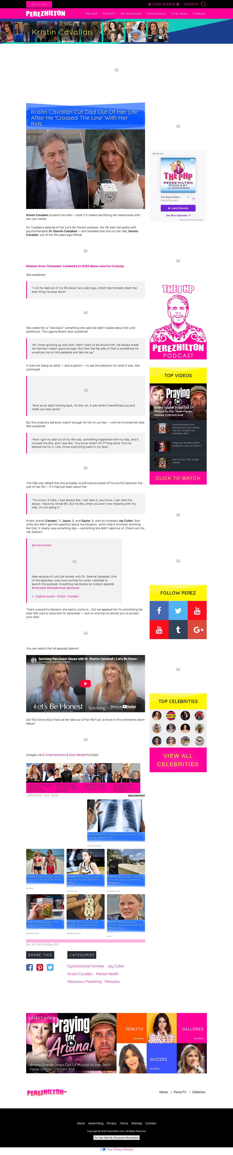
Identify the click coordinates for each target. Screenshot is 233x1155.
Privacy (111, 1123)
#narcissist (39, 588)
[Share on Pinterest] (39, 967)
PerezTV (109, 13)
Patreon (92, 13)
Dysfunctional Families (85, 966)
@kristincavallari (41, 545)
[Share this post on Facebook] (29, 967)
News (163, 1092)
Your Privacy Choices (120, 1149)
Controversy (156, 13)
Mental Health (107, 974)
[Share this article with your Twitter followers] (50, 967)
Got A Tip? (39, 4)
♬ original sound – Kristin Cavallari (55, 596)
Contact (150, 1123)
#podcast (73, 588)
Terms (124, 1123)
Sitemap (136, 1123)
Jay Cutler (115, 966)
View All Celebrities (178, 760)
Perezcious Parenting (84, 981)
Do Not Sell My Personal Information (117, 1137)
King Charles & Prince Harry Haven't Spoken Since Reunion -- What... (96, 787)
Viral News (179, 13)
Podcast (199, 13)
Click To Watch (178, 478)
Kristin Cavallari (80, 974)
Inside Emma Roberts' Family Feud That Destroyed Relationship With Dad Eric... (124, 788)
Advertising (96, 1123)
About (81, 1123)
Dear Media (77, 754)
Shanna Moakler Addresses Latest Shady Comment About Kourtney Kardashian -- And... (40, 788)
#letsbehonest (56, 588)
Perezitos (112, 981)
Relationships (131, 13)
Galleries (198, 1092)
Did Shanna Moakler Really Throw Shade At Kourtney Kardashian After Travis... (67, 788)
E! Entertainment (54, 754)
